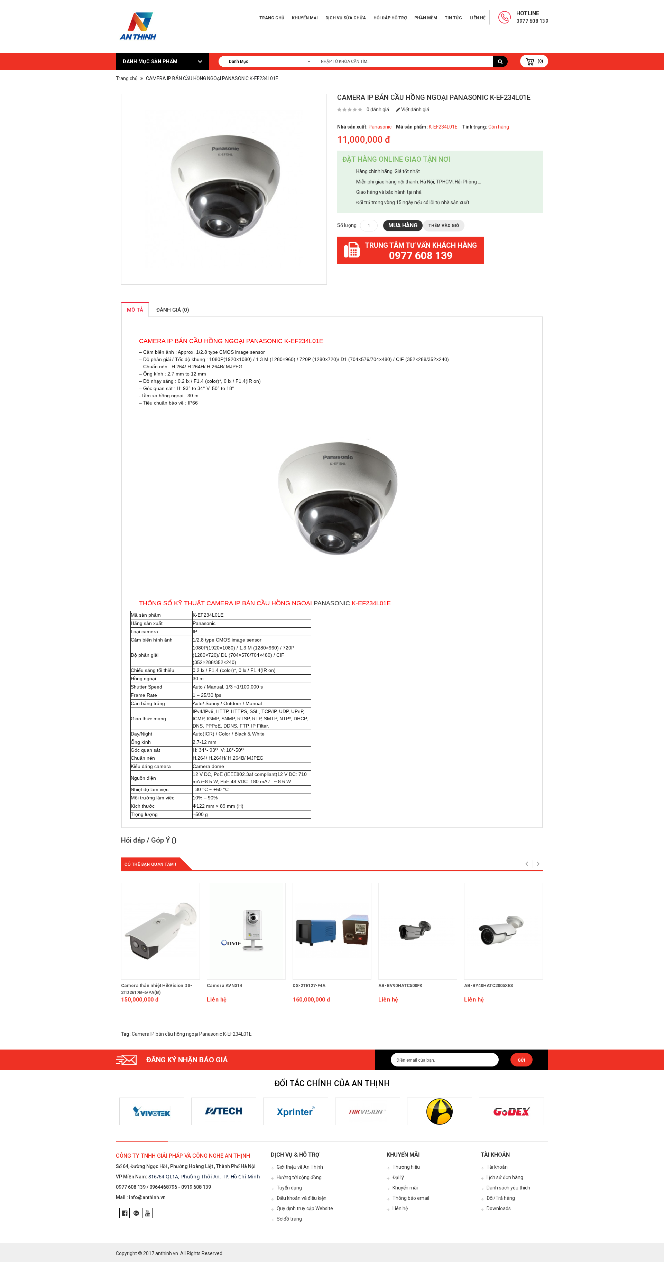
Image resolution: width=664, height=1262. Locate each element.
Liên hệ (478, 18)
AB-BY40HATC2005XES (488, 985)
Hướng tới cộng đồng (299, 1177)
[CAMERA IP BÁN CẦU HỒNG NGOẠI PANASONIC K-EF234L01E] (224, 189)
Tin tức (453, 18)
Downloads (499, 1208)
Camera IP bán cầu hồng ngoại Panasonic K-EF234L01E (192, 1034)
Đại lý (398, 1177)
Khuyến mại (305, 18)
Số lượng (347, 225)
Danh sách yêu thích (508, 1187)
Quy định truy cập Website (305, 1208)
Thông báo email (411, 1198)
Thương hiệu (406, 1167)
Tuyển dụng (289, 1187)
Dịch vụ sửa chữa (345, 18)
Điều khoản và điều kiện (301, 1198)
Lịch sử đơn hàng (505, 1177)
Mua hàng (402, 225)
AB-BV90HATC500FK (400, 985)
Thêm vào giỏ (443, 225)
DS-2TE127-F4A (309, 985)
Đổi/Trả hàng (501, 1198)
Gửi (521, 1060)
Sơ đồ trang (289, 1219)
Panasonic (380, 127)
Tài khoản (497, 1167)
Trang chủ (271, 18)
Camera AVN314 (224, 985)
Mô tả (135, 310)
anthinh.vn (166, 1253)
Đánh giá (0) (172, 310)
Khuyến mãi (405, 1187)
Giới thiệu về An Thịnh (300, 1167)
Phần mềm (425, 18)
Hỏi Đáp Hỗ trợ (390, 18)
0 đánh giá (378, 109)
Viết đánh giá (414, 109)
